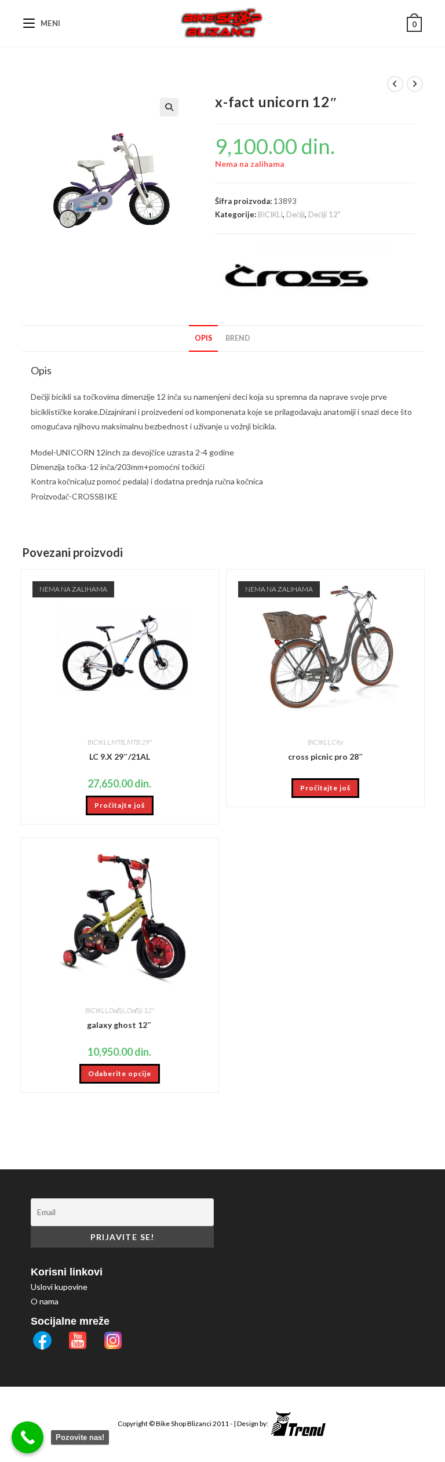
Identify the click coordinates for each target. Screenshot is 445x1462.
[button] (169, 107)
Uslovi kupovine (59, 1287)
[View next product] (415, 84)
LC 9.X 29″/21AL (119, 756)
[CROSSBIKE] (302, 275)
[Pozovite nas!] (27, 1437)
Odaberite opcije (119, 1073)
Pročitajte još (119, 805)
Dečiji (295, 214)
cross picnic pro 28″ (325, 756)
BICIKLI (270, 214)
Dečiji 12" (324, 214)
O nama (45, 1301)
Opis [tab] (203, 338)
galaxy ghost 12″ (119, 1025)
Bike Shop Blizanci (184, 1423)
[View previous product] (395, 84)
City (337, 742)
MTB (118, 742)
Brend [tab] (237, 338)
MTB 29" (139, 742)
